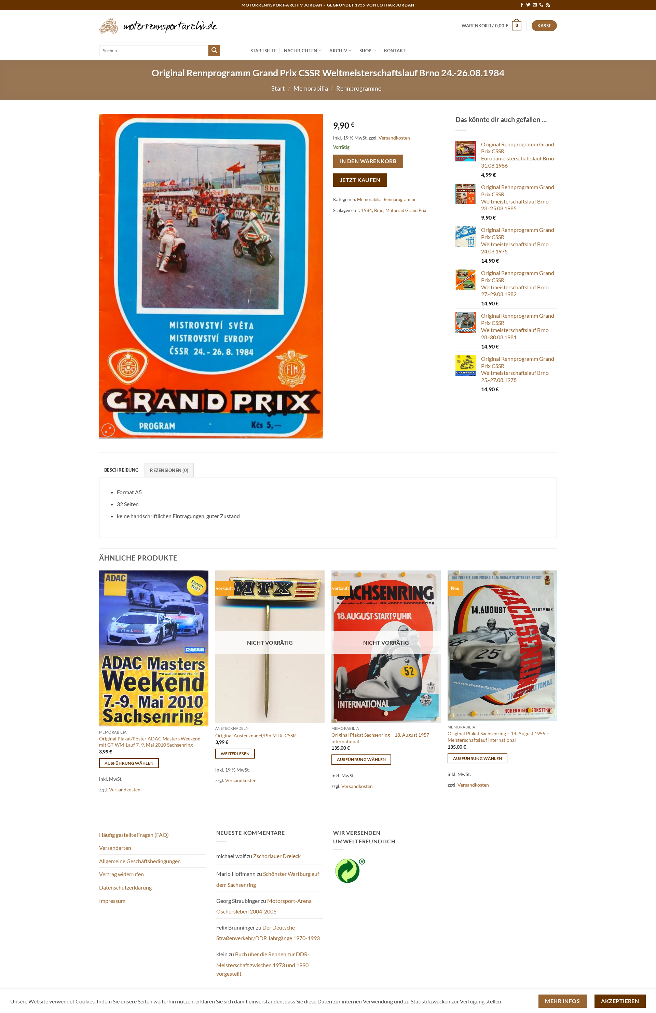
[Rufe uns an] (541, 5)
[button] (492, 25)
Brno (378, 210)
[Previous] (99, 693)
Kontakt (395, 50)
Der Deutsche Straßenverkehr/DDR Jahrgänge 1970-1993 (268, 933)
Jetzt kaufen (360, 180)
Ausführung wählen (129, 763)
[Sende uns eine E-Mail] (535, 5)
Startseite (263, 50)
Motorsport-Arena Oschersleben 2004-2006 (264, 906)
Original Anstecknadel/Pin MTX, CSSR (255, 735)
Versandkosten (394, 138)
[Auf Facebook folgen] (522, 5)
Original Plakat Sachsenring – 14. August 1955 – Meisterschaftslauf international (498, 737)
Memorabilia (310, 88)
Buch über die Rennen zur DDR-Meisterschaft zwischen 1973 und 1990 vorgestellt (263, 964)
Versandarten (115, 847)
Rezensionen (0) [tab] (169, 470)
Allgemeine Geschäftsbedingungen (140, 861)
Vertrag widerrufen (121, 874)
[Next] (556, 693)
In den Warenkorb (368, 161)
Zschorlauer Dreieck (277, 856)
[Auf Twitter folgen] (528, 5)
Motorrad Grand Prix (405, 210)
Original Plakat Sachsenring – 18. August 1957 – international (382, 738)
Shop (365, 50)
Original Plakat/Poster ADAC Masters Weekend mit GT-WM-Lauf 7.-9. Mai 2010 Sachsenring (150, 742)
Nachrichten (300, 50)
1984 (366, 210)
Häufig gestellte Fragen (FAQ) (134, 834)
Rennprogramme (358, 88)
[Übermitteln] (214, 50)
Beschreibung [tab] (121, 470)
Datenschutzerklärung (125, 887)
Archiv (338, 50)
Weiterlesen (235, 753)
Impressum (112, 900)
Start (278, 88)
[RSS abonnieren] (548, 5)
